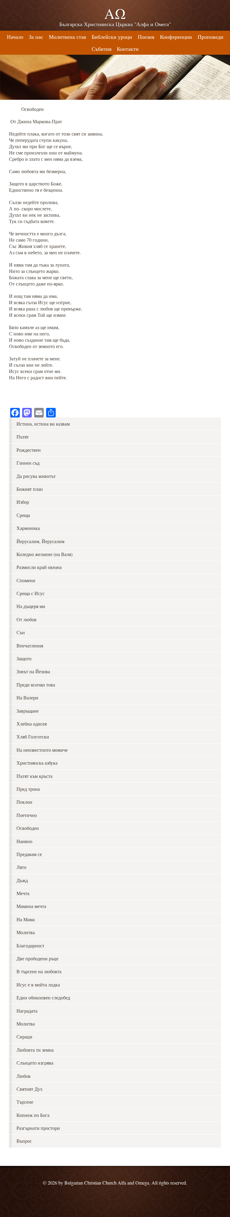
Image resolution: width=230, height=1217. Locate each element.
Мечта (22, 893)
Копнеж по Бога (32, 1115)
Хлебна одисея (31, 723)
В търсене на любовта (38, 971)
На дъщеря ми (30, 606)
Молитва (25, 932)
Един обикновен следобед (43, 997)
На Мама (25, 919)
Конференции (176, 36)
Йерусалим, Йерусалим (40, 541)
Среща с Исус (30, 593)
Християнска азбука (37, 763)
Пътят (22, 436)
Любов (23, 1076)
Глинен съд (28, 463)
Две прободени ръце (37, 958)
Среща (23, 515)
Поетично (26, 815)
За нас (36, 36)
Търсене (24, 1102)
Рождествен (28, 450)
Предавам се (29, 854)
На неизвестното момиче (42, 750)
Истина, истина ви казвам (43, 423)
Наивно (24, 841)
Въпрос (24, 1141)
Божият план (29, 489)
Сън (20, 632)
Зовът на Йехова (33, 671)
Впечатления (29, 645)
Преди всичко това (35, 684)
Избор (22, 502)
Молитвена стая (67, 36)
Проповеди (210, 36)
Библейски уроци (112, 36)
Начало (15, 36)
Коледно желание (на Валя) (44, 554)
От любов (26, 619)
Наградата (26, 1011)
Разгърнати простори (38, 1128)
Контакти (128, 48)
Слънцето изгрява (34, 1063)
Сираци (24, 1036)
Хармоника (28, 528)
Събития (101, 48)
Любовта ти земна (35, 1050)
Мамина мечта (31, 906)
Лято (21, 867)
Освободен (27, 828)
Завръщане (27, 711)
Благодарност (30, 945)
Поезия (146, 36)
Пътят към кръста (34, 776)
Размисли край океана (39, 567)
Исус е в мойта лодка (38, 984)
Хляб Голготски (32, 736)
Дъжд (22, 880)
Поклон (24, 802)
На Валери (27, 697)
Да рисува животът (36, 476)
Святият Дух (29, 1089)
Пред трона (28, 789)
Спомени (25, 580)
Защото (23, 658)
